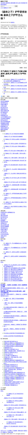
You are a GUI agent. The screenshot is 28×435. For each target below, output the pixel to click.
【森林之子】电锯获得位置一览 (12, 275)
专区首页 (3, 3)
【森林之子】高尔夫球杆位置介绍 (13, 279)
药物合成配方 (4, 104)
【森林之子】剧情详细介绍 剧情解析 (13, 274)
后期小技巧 (4, 235)
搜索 (16, 6)
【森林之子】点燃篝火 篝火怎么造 (13, 272)
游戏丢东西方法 (5, 127)
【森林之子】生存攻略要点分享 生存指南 (14, 268)
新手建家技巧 (4, 112)
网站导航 (10, 432)
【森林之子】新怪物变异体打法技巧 (13, 277)
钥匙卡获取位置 (5, 110)
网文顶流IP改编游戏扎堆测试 (8, 288)
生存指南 (3, 214)
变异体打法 (4, 223)
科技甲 (2, 237)
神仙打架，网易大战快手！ (8, 294)
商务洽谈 (20, 430)
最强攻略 (13, 3)
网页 (3, 96)
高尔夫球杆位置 (5, 225)
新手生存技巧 (4, 120)
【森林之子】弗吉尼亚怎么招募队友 (13, 269)
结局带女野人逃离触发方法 (8, 212)
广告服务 (14, 430)
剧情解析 (3, 220)
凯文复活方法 (4, 107)
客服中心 (5, 432)
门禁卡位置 (4, 106)
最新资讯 (8, 3)
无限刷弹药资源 (5, 124)
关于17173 (3, 430)
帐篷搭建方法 (4, 126)
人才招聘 (9, 430)
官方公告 (18, 3)
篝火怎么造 (4, 218)
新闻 (8, 96)
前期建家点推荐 (5, 123)
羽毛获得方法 (4, 102)
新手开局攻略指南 (5, 121)
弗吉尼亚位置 (4, 215)
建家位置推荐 (4, 129)
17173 (2, 7)
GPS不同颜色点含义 (6, 117)
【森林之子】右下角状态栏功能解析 (13, 280)
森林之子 (6, 7)
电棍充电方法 (4, 109)
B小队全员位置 (5, 234)
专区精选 (23, 3)
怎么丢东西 (4, 113)
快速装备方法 (4, 115)
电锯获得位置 (4, 221)
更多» (2, 240)
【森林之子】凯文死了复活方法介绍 (13, 271)
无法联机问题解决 (5, 118)
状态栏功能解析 (5, 101)
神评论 (12, 22)
